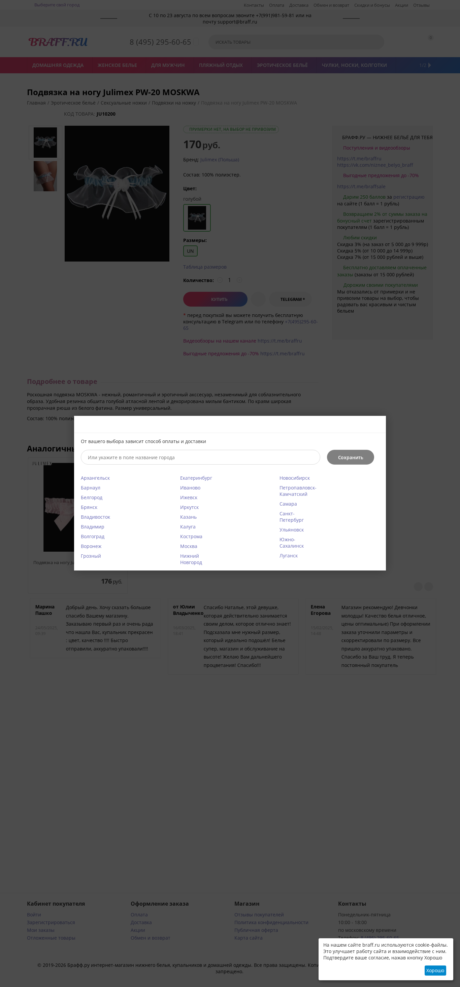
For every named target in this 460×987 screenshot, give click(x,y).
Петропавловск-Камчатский (298, 490)
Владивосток (95, 517)
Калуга (188, 526)
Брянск (89, 507)
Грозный (91, 556)
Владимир (92, 526)
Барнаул (90, 487)
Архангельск (95, 478)
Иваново (190, 487)
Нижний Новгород (191, 559)
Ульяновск (292, 529)
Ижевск (188, 497)
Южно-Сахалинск (292, 542)
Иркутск (189, 507)
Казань (188, 517)
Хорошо (435, 970)
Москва (188, 546)
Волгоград (92, 536)
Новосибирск (295, 478)
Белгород (91, 497)
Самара (288, 504)
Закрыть (377, 425)
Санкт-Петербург (292, 516)
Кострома (191, 536)
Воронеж (91, 546)
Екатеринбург (196, 478)
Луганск (289, 555)
